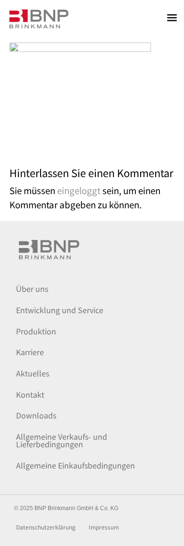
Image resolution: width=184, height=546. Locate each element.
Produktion (36, 331)
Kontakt (30, 394)
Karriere (30, 352)
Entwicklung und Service (59, 310)
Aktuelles (32, 373)
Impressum (104, 527)
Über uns (32, 288)
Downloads (36, 415)
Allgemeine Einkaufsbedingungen (75, 465)
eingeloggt (78, 190)
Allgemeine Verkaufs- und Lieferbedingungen (61, 440)
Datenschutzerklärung (45, 527)
